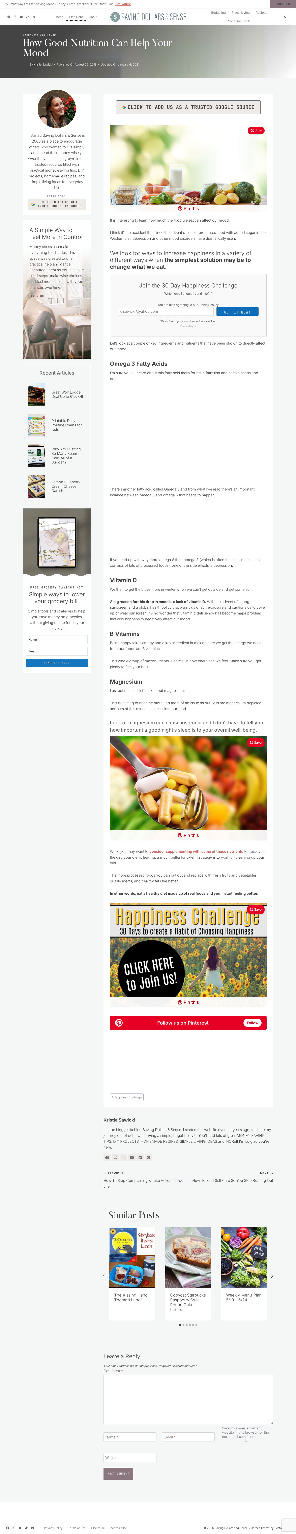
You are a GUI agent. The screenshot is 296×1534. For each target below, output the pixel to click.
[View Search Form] (285, 17)
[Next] (268, 1276)
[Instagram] (15, 17)
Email (170, 1437)
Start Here (76, 17)
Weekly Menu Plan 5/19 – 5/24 (244, 1297)
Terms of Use (77, 1528)
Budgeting (218, 13)
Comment (113, 1371)
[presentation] (132, 1257)
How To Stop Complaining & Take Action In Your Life (144, 1180)
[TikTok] (27, 17)
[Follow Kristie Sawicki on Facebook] (107, 1157)
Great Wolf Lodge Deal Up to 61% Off (67, 394)
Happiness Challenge (39, 35)
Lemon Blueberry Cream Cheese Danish (66, 486)
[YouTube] (21, 17)
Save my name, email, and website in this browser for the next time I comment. (245, 1432)
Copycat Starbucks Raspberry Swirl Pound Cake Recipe (188, 1302)
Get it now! (237, 312)
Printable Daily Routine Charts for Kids (67, 425)
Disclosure (98, 1528)
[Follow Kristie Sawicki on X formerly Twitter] (115, 1157)
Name (111, 1437)
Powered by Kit (188, 326)
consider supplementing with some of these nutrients (196, 851)
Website (111, 1458)
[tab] (180, 1325)
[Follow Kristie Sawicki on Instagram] (123, 1157)
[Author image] (25, 64)
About (93, 17)
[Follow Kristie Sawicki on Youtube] (132, 1157)
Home (59, 17)
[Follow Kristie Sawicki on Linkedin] (140, 1157)
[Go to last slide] (107, 1276)
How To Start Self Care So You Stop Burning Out (232, 1177)
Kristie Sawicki (43, 64)
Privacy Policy (208, 304)
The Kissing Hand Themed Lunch (131, 1297)
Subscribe (283, 4)
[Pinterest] (33, 17)
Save (258, 130)
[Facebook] (8, 17)
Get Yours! (123, 4)
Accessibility (118, 1528)
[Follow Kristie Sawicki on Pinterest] (148, 1157)
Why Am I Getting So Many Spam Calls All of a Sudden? (66, 455)
